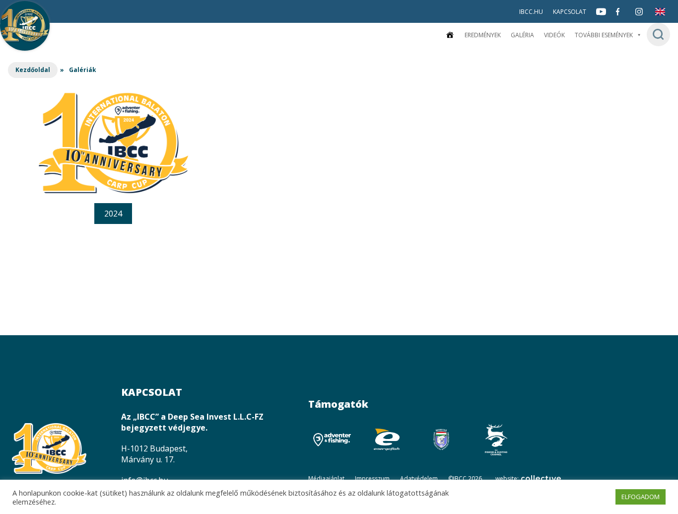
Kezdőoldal (32, 70)
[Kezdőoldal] (450, 35)
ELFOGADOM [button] (640, 496)
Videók (554, 35)
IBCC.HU (531, 11)
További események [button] (604, 35)
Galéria (522, 35)
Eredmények (483, 35)
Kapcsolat (569, 11)
